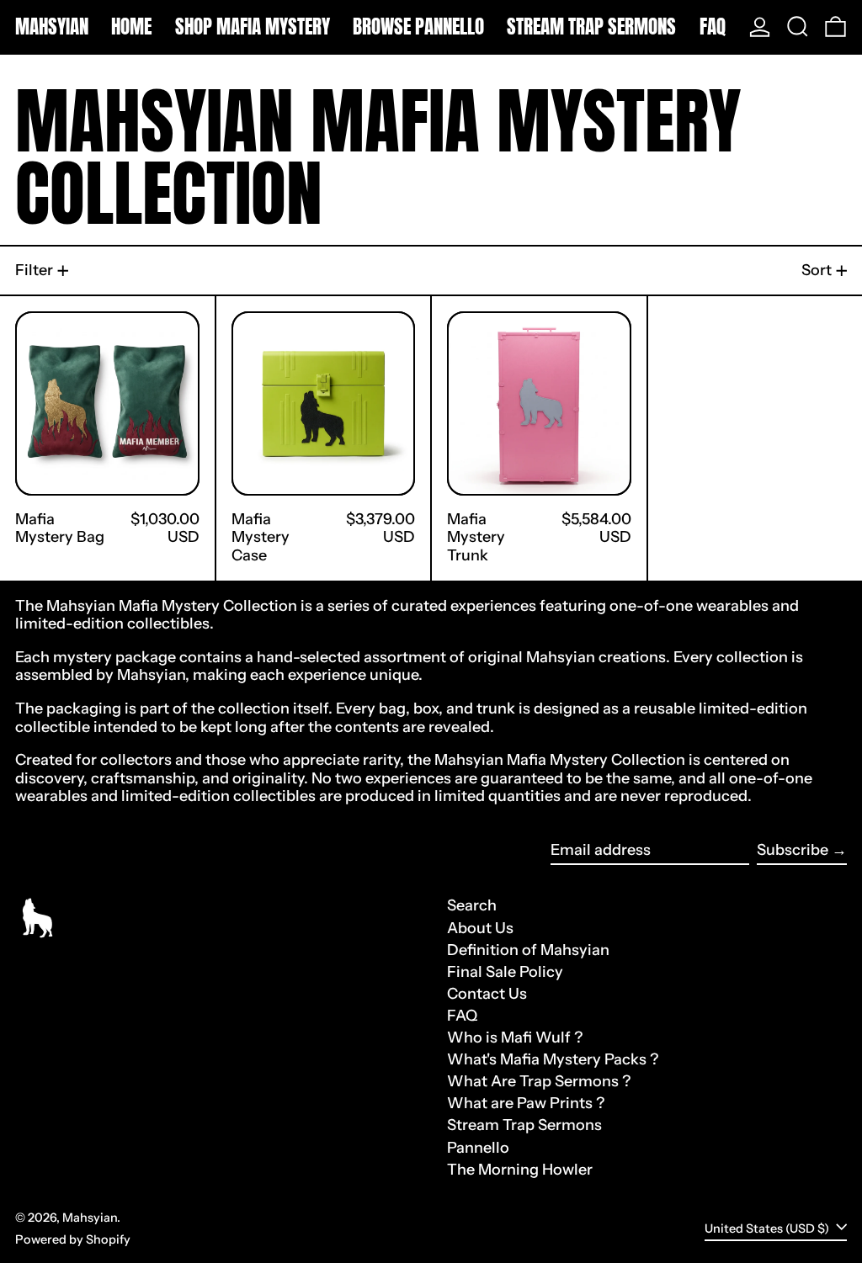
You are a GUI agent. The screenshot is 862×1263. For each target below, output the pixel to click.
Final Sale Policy (505, 972)
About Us (480, 928)
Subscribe (792, 850)
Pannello (478, 1147)
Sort (816, 270)
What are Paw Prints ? (525, 1103)
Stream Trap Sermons (524, 1125)
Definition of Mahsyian (528, 950)
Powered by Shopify (72, 1239)
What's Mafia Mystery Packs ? (552, 1059)
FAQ (462, 1015)
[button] (797, 26)
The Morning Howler (520, 1169)
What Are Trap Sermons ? (539, 1081)
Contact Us (487, 993)
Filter (34, 270)
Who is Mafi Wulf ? (515, 1037)
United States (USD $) (768, 1228)
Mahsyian (51, 26)
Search (472, 905)
